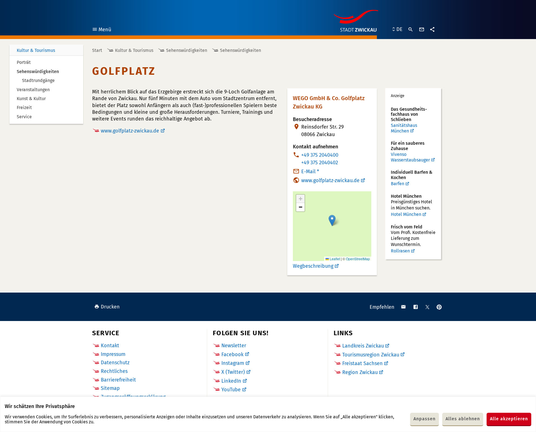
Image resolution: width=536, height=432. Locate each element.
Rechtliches (114, 371)
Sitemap (110, 388)
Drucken (110, 307)
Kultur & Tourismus (36, 50)
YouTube (231, 390)
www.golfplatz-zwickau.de (130, 131)
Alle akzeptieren (509, 418)
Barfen (397, 183)
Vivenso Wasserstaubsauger (410, 157)
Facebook (232, 354)
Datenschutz (115, 362)
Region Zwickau (360, 372)
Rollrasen (400, 251)
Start (97, 50)
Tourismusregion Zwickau (370, 355)
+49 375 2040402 (319, 163)
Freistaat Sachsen (362, 363)
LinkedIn (231, 381)
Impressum (113, 354)
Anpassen (424, 418)
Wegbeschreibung (313, 266)
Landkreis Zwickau (363, 346)
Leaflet (334, 258)
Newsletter (233, 345)
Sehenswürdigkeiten (186, 50)
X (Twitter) (233, 372)
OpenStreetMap (358, 258)
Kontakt (110, 345)
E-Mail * (310, 171)
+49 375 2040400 (319, 155)
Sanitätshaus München (404, 128)
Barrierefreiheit (118, 380)
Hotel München (406, 214)
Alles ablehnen (463, 418)
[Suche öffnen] (410, 29)
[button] (332, 220)
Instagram (232, 363)
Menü (101, 30)
